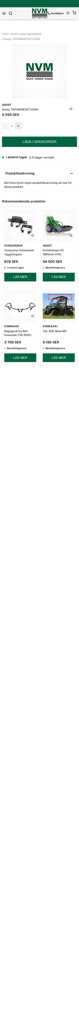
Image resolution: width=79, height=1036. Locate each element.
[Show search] (11, 13)
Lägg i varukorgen (39, 142)
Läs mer (20, 277)
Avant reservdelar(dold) (26, 33)
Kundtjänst (57, 13)
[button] (74, 13)
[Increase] (18, 126)
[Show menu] (4, 13)
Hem (5, 33)
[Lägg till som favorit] (71, 109)
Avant (6, 104)
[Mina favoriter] (68, 13)
